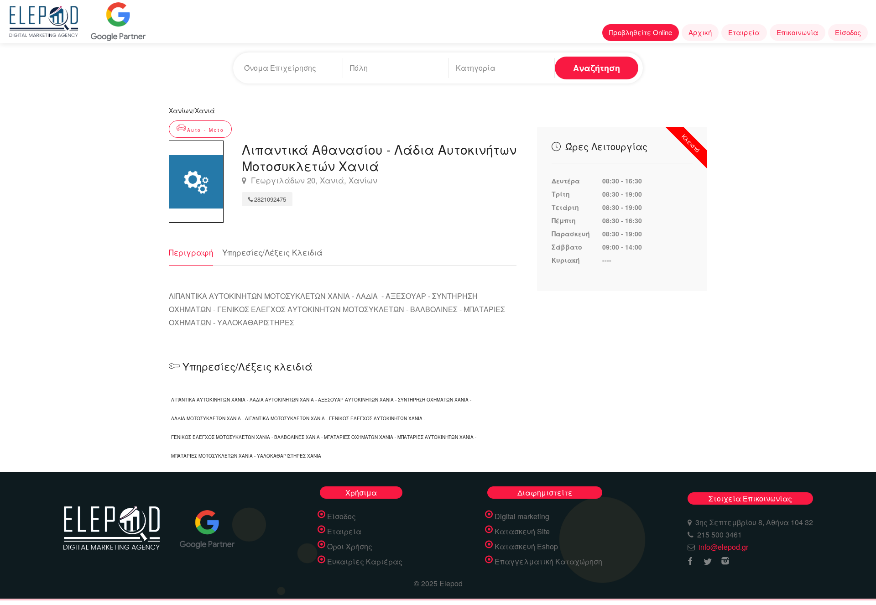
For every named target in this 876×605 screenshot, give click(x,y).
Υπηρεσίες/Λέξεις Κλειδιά (272, 252)
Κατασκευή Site (522, 532)
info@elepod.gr (723, 547)
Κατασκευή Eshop (526, 547)
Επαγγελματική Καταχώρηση (548, 562)
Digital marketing (522, 516)
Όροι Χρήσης (349, 547)
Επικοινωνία (798, 32)
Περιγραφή (191, 252)
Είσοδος (848, 32)
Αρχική (700, 32)
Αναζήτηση (596, 68)
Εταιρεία (744, 32)
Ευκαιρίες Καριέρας (364, 562)
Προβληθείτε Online (640, 32)
